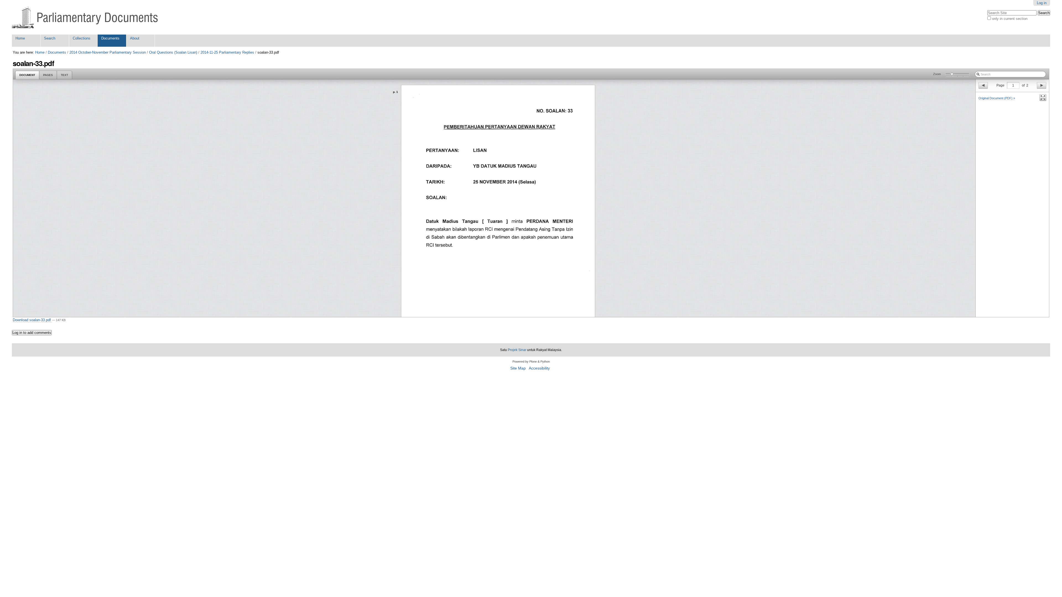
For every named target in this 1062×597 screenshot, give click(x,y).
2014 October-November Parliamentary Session (107, 52)
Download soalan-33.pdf (32, 320)
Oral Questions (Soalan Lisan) (173, 52)
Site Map (518, 368)
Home (20, 38)
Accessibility (539, 368)
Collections (81, 38)
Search (49, 38)
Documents (110, 38)
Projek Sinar (517, 350)
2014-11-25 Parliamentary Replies (227, 52)
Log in (1042, 3)
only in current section (1009, 19)
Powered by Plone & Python (531, 361)
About (134, 38)
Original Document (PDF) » (996, 98)
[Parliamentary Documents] (85, 17)
